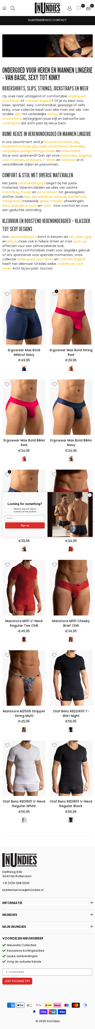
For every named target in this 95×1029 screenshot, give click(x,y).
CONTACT (60, 20)
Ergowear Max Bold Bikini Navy (71, 442)
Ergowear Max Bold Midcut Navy (24, 352)
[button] (88, 8)
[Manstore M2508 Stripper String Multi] (24, 678)
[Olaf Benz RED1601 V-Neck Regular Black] (71, 768)
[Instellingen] (69, 8)
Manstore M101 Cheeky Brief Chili (71, 623)
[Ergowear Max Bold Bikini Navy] (71, 407)
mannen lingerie (38, 100)
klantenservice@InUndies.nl (23, 890)
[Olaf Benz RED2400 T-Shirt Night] (71, 678)
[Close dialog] (90, 495)
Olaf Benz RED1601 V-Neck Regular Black (71, 803)
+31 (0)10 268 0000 (16, 883)
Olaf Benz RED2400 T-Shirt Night (71, 713)
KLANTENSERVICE (39, 20)
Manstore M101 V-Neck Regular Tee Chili (24, 623)
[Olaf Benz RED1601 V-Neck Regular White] (24, 768)
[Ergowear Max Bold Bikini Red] (24, 407)
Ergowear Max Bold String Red (71, 352)
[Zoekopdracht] (13, 8)
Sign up (25, 525)
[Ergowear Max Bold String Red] (71, 317)
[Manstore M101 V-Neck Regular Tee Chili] (24, 587)
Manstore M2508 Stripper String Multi (24, 713)
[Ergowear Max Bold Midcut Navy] (24, 317)
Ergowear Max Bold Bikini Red (24, 442)
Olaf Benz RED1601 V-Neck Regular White (24, 803)
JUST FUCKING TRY (17, 981)
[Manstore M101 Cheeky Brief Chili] (71, 587)
